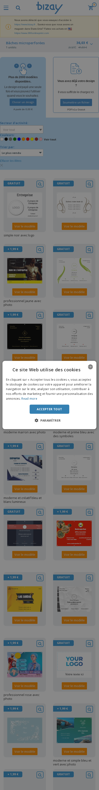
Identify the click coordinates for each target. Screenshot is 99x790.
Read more (29, 399)
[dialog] (49, 395)
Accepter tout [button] (49, 409)
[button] (49, 420)
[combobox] (90, 366)
